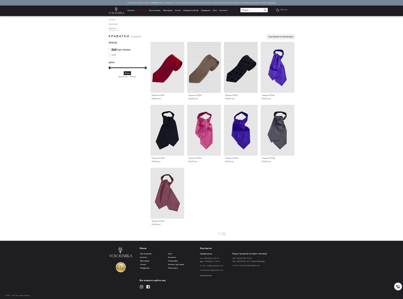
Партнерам (167, 10)
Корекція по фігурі (191, 10)
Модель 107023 (158, 158)
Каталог (131, 10)
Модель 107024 (195, 158)
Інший (114, 55)
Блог (215, 10)
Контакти (223, 10)
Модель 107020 (195, 95)
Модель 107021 (231, 95)
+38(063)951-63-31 (243, 261)
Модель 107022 (268, 95)
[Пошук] (266, 10)
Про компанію (155, 10)
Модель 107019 (158, 95)
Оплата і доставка (176, 264)
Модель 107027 (158, 221)
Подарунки (205, 10)
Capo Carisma (119, 50)
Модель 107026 (268, 158)
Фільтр (127, 73)
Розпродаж (142, 10)
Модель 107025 (231, 158)
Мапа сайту (173, 268)
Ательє (178, 10)
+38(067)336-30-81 (244, 258)
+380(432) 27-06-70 (211, 258)
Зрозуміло (272, 2)
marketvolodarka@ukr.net (249, 265)
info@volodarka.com (214, 266)
